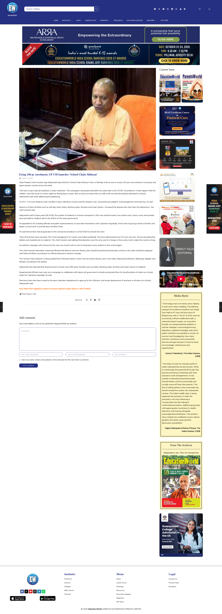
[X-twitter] (159, 9)
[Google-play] (185, 9)
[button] (199, 9)
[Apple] (180, 9)
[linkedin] (95, 299)
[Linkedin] (172, 9)
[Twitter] (87, 299)
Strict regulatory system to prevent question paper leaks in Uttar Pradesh (60, 288)
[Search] (96, 9)
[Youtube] (163, 9)
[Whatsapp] (176, 9)
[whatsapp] (98, 299)
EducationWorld (95, 609)
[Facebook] (155, 9)
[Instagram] (168, 9)
